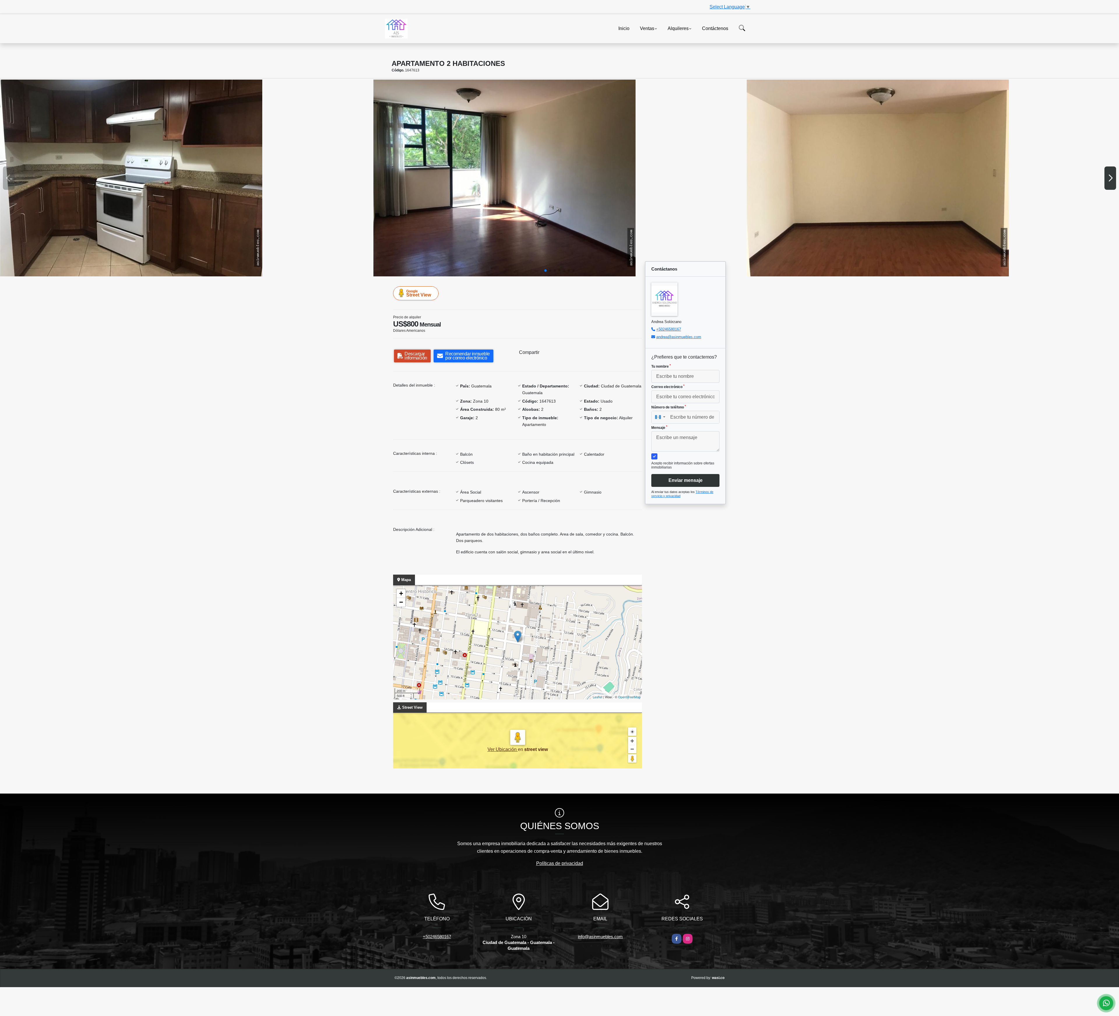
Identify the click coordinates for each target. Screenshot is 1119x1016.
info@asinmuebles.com (600, 936)
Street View (418, 293)
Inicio (623, 28)
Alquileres (678, 28)
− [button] (401, 602)
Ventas (647, 28)
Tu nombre (661, 366)
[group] (186, 178)
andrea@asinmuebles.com (678, 337)
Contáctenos (715, 28)
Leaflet (597, 696)
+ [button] (401, 593)
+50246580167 (668, 329)
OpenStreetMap (629, 696)
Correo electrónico (668, 386)
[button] (545, 270)
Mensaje (659, 427)
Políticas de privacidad (559, 863)
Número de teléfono (668, 407)
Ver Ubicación (503, 749)
